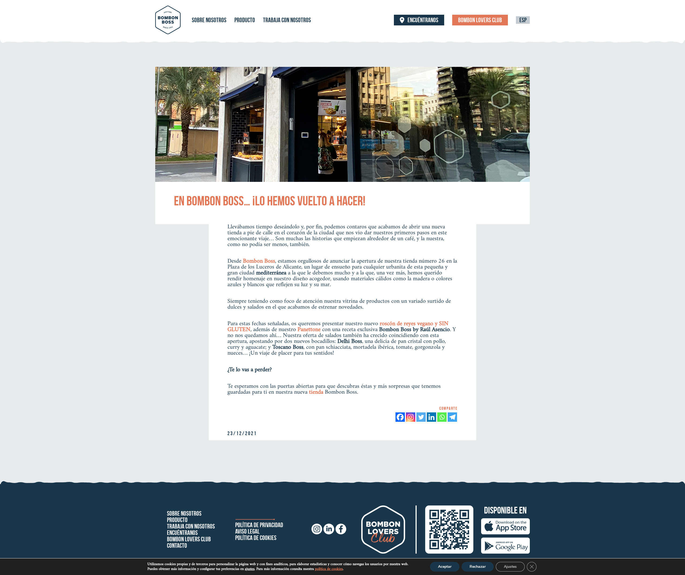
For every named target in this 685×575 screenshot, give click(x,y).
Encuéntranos (423, 20)
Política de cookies (255, 537)
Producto (244, 20)
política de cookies (329, 569)
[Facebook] (400, 417)
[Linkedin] (431, 417)
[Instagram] (410, 417)
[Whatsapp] (442, 417)
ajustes (249, 569)
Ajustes (510, 566)
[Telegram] (452, 417)
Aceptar (444, 566)
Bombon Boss (259, 261)
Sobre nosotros (209, 20)
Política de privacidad (259, 525)
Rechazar (478, 566)
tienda (316, 392)
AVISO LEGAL (247, 531)
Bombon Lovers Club (480, 20)
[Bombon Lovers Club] (383, 529)
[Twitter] (421, 417)
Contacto (177, 545)
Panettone (309, 329)
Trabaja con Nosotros (287, 20)
